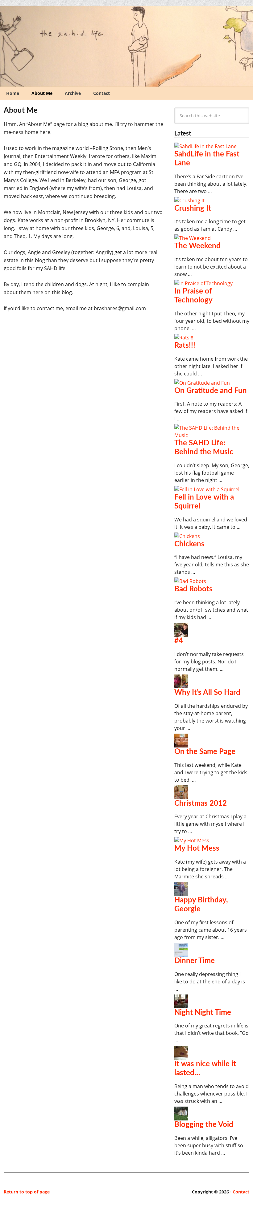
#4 (178, 641)
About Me (41, 93)
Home (12, 93)
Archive (73, 93)
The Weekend (197, 246)
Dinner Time (194, 961)
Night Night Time (202, 1012)
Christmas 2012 (200, 803)
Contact (101, 93)
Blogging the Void (203, 1124)
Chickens (189, 544)
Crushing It (192, 208)
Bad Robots (193, 589)
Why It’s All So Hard (207, 692)
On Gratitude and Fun (210, 391)
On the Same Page (204, 751)
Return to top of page (27, 1192)
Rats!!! (184, 345)
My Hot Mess (196, 848)
